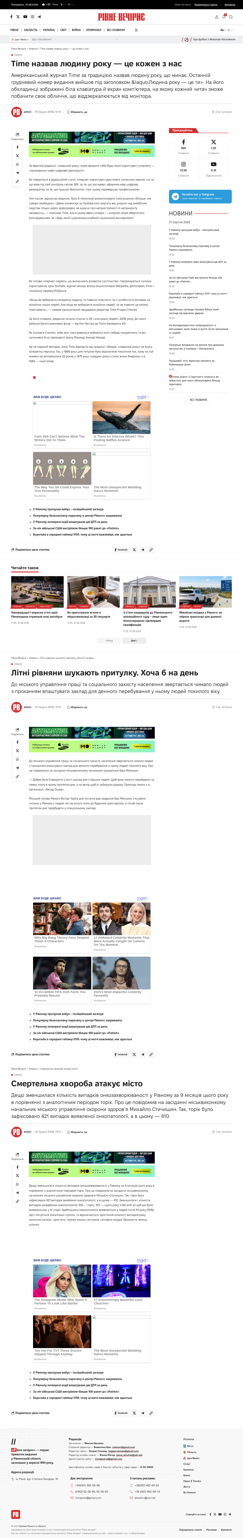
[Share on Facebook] (17, 147)
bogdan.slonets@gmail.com (123, 1451)
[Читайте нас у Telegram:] (175, 196)
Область (30, 607)
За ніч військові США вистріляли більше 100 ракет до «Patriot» (76, 528)
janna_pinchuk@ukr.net (129, 1455)
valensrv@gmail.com (123, 1447)
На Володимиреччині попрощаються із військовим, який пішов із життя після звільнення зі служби (198, 329)
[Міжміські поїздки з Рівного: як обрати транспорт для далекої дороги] (205, 592)
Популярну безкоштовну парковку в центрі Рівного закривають (77, 515)
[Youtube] (213, 169)
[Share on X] (17, 155)
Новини (18, 55)
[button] (216, 17)
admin (27, 111)
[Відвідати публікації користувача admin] (16, 112)
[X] (18, 17)
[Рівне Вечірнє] (15, 1514)
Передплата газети (205, 4)
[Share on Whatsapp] (17, 164)
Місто (197, 607)
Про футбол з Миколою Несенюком (214, 39)
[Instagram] (183, 169)
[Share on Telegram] (17, 172)
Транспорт (45, 607)
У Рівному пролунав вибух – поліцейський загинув (68, 509)
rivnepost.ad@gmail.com (108, 1459)
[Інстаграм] (32, 17)
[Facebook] (183, 147)
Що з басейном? (42, 39)
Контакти (230, 4)
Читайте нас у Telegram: (198, 194)
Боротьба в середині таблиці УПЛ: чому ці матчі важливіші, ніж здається (82, 534)
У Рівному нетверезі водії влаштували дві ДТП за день (70, 521)
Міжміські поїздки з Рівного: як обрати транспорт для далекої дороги (200, 616)
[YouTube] (25, 17)
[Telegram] (39, 17)
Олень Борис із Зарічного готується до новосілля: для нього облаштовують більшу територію (194, 380)
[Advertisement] (92, 250)
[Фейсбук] (11, 17)
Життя (72, 607)
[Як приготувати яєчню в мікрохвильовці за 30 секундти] (93, 592)
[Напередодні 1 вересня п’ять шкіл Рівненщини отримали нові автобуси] (37, 592)
